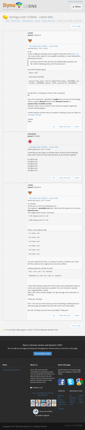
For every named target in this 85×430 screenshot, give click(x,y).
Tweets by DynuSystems (11, 370)
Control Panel (15, 21)
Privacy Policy (47, 393)
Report (77, 127)
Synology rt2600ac (34, 115)
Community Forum (27, 21)
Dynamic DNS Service (48, 21)
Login (80, 1)
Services (37, 21)
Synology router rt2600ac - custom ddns (43, 46)
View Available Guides (42, 354)
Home (7, 21)
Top (53, 127)
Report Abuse (42, 395)
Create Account (72, 1)
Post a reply (76, 26)
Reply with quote (65, 127)
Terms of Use (36, 393)
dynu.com (75, 54)
